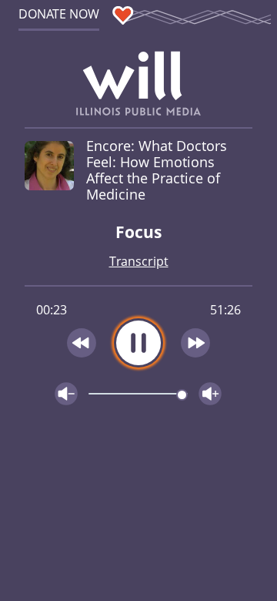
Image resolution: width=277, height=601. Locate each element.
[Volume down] (66, 394)
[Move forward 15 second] (196, 342)
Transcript (139, 261)
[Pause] (138, 342)
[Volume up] (210, 394)
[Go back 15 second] (81, 342)
